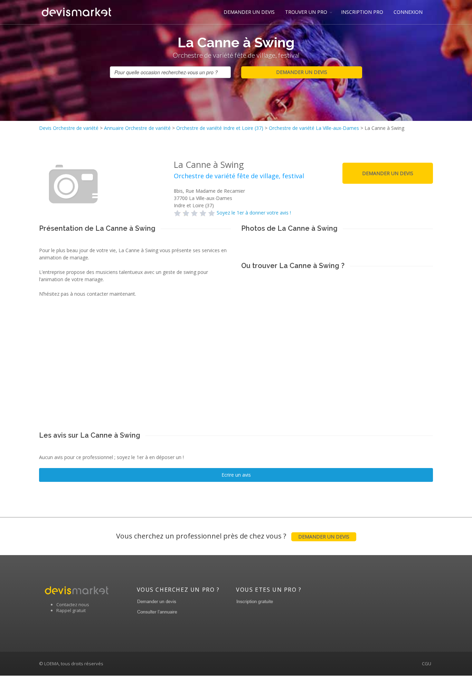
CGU (426, 663)
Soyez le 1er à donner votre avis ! (254, 212)
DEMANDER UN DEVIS (249, 12)
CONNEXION (408, 12)
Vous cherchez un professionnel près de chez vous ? (232, 536)
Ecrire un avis (236, 474)
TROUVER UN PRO (306, 12)
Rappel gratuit (71, 610)
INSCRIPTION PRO (362, 12)
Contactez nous (72, 604)
